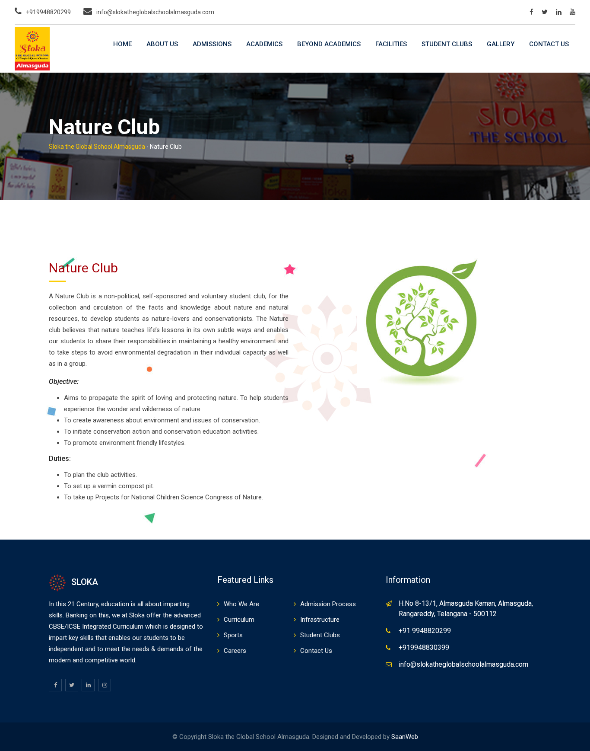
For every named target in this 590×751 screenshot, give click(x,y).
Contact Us (549, 44)
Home (122, 44)
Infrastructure (319, 619)
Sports (233, 635)
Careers (235, 651)
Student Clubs (447, 44)
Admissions (212, 44)
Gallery (500, 44)
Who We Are (241, 604)
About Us (162, 44)
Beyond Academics (329, 44)
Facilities (391, 44)
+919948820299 (48, 12)
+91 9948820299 (425, 630)
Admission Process (328, 604)
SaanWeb (404, 737)
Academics (264, 44)
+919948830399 (424, 647)
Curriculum (239, 619)
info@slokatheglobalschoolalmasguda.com (155, 12)
